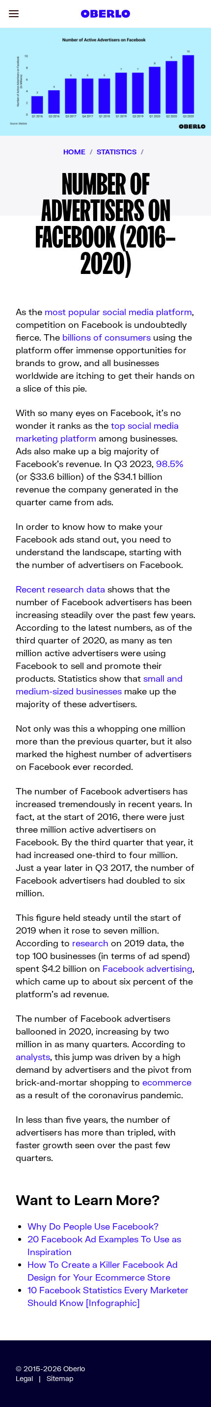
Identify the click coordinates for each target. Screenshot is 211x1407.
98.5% (170, 463)
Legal (24, 1378)
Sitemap (60, 1378)
